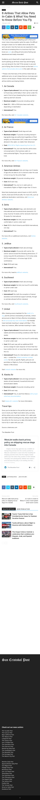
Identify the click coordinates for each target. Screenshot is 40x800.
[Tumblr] (12, 27)
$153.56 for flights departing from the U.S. (22, 145)
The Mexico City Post (8, 756)
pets (9, 52)
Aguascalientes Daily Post (10, 764)
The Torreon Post (7, 785)
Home (3, 7)
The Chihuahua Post (8, 777)
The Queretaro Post (8, 775)
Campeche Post (6, 738)
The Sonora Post (7, 781)
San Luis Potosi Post (8, 771)
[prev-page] (3, 543)
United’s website (10, 369)
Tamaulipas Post (7, 773)
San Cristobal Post (7, 742)
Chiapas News (5, 518)
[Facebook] (4, 27)
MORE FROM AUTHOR (23, 509)
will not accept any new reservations (15, 320)
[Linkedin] (16, 27)
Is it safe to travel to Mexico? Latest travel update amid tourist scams (29, 500)
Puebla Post (5, 783)
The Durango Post (7, 754)
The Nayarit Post (7, 779)
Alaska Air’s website (11, 401)
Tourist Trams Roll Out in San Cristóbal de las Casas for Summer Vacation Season (24, 516)
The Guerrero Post (7, 746)
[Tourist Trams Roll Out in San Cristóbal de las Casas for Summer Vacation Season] (6, 516)
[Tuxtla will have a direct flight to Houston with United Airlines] (6, 525)
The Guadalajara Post (8, 750)
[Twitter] (8, 27)
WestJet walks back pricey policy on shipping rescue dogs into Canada (10, 500)
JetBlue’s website (22, 272)
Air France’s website (21, 161)
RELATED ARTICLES (9, 509)
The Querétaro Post (8, 744)
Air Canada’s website (21, 115)
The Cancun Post (7, 733)
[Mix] (21, 27)
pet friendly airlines (12, 476)
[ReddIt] (25, 27)
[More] (34, 27)
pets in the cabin (23, 476)
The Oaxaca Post (7, 740)
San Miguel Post (7, 765)
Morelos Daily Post (7, 762)
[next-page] (6, 543)
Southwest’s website (21, 304)
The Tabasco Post (7, 737)
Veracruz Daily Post (8, 787)
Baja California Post (8, 735)
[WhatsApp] (29, 27)
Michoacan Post (7, 769)
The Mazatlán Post (7, 752)
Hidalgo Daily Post (7, 767)
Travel (8, 7)
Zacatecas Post (6, 789)
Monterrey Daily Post (8, 748)
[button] (3, 2)
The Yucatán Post (7, 731)
